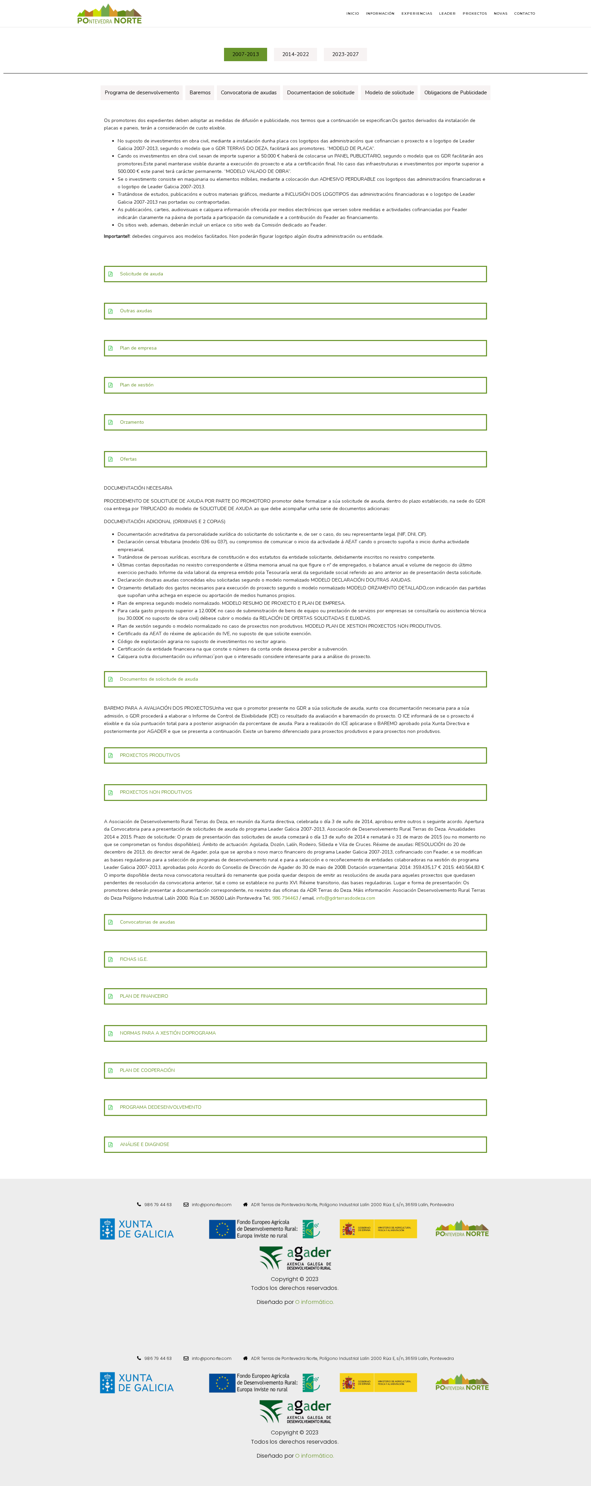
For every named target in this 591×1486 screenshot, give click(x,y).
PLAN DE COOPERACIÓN (147, 1070)
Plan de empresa (138, 348)
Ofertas (128, 459)
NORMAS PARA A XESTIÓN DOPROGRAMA (168, 1033)
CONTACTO (524, 13)
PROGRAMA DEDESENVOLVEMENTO (160, 1107)
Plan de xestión (137, 385)
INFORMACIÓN (380, 13)
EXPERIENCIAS (417, 13)
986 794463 (285, 898)
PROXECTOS (475, 13)
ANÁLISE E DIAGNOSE (144, 1144)
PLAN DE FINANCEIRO (144, 996)
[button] (245, 54)
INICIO (352, 13)
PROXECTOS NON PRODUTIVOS (156, 792)
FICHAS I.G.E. (134, 959)
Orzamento (132, 422)
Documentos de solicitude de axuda (159, 679)
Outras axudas (136, 311)
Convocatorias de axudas (147, 922)
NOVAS (501, 13)
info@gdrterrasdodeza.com (345, 898)
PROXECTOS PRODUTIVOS (151, 755)
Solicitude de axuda (141, 274)
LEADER (447, 13)
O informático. (314, 1302)
